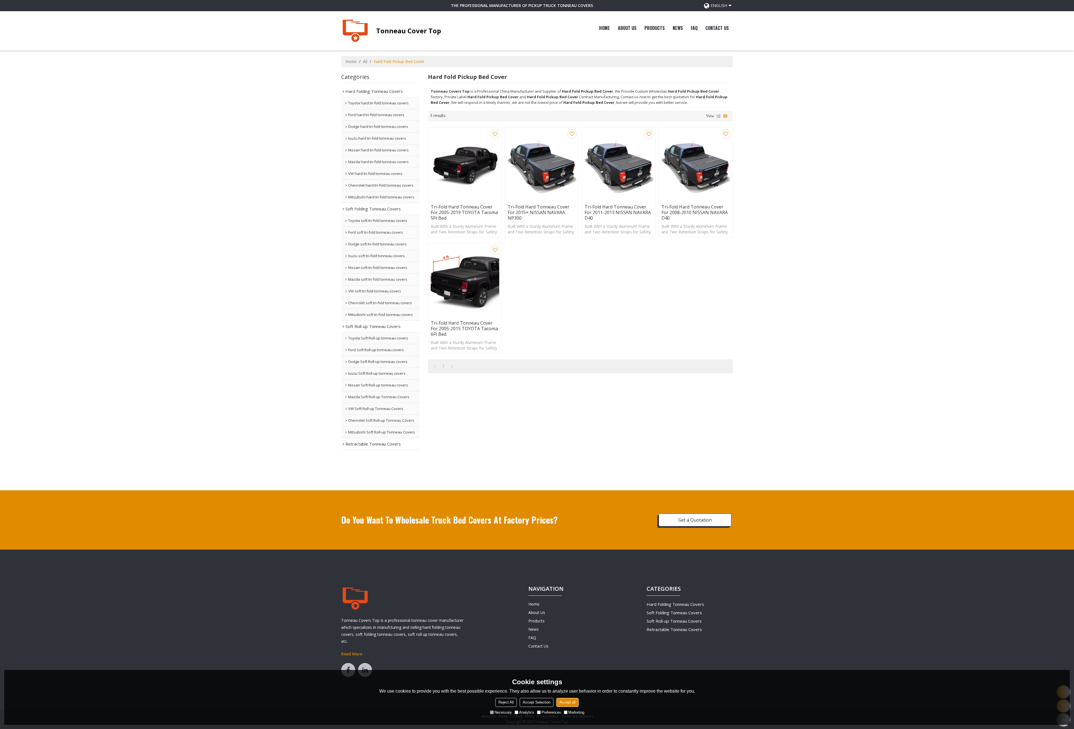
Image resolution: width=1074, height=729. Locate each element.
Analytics (526, 712)
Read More (351, 654)
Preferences (551, 712)
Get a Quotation (695, 520)
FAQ (694, 28)
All (365, 61)
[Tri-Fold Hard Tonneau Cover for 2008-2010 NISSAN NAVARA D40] (695, 164)
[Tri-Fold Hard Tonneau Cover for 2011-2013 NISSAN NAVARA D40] (619, 164)
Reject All (506, 702)
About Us (627, 28)
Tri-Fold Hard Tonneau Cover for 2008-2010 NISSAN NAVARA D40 (694, 212)
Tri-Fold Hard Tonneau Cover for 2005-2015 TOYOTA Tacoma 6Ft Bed (464, 328)
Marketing (576, 712)
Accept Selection (536, 702)
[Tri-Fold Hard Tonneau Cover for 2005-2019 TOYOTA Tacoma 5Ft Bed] (465, 164)
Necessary (503, 712)
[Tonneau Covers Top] (355, 31)
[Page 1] (434, 366)
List (718, 116)
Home (604, 28)
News (678, 28)
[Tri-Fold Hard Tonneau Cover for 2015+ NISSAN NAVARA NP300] (542, 164)
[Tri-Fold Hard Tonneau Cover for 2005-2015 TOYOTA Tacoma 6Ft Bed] (465, 280)
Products (654, 28)
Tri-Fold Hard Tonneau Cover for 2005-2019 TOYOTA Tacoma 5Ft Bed (464, 212)
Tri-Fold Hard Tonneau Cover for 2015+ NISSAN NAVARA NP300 (538, 212)
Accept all (567, 702)
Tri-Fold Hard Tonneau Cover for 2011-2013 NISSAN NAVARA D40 (618, 212)
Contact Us (717, 28)
